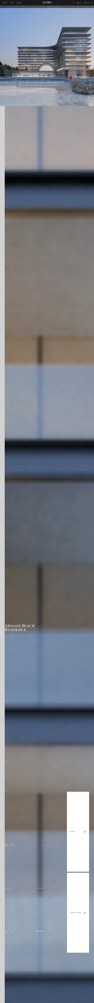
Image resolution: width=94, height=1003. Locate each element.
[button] (5, 3)
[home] (47, 3)
